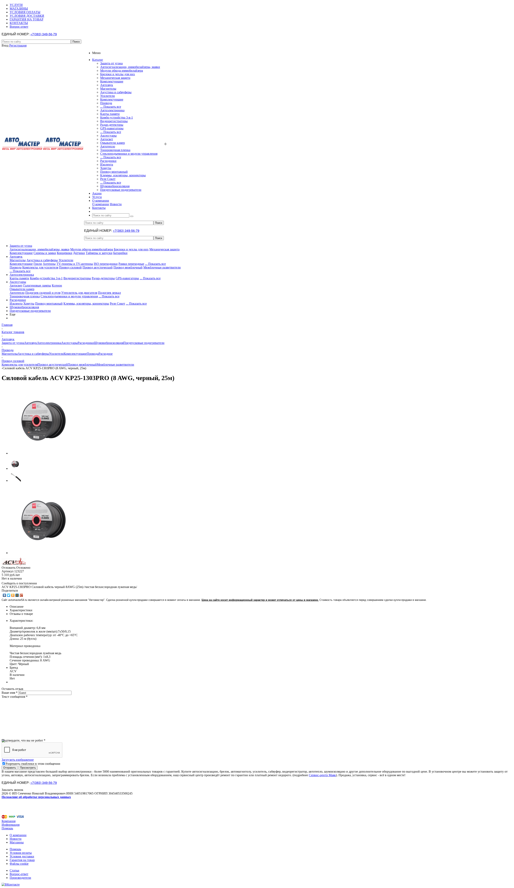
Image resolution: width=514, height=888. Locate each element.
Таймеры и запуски (99, 253)
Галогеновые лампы (37, 285)
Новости (116, 204)
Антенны (49, 263)
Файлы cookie (19, 863)
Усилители (107, 96)
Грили (38, 263)
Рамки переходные (131, 263)
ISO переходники (106, 263)
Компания (8, 821)
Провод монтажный (114, 171)
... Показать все (110, 106)
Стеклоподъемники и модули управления (128, 153)
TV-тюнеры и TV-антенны (74, 263)
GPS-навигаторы (111, 128)
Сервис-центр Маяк (322, 775)
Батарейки (120, 253)
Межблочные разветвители (162, 267)
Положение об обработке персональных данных (36, 797)
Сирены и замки (45, 253)
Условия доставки (22, 856)
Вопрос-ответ (19, 874)
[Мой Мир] (17, 595)
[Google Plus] (21, 595)
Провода (106, 103)
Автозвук (106, 85)
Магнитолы (108, 88)
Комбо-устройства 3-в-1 (116, 117)
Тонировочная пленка (115, 150)
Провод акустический (98, 267)
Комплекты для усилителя (40, 267)
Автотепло (107, 146)
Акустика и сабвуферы (116, 92)
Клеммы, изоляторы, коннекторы (123, 175)
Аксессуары (108, 135)
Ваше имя (9, 692)
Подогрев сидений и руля (42, 292)
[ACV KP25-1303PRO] (44, 453)
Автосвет (106, 139)
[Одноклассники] (13, 595)
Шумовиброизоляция (115, 186)
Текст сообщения (15, 696)
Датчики (79, 253)
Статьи (14, 870)
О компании (100, 204)
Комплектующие (111, 81)
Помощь (7, 828)
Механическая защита (115, 77)
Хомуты (105, 168)
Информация (10, 824)
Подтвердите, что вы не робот (23, 740)
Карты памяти (110, 114)
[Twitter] (9, 595)
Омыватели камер (112, 142)
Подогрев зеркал (109, 292)
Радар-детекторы (111, 124)
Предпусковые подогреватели (120, 189)
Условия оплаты (21, 852)
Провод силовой (70, 267)
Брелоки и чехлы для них (117, 74)
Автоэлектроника (112, 110)
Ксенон (57, 285)
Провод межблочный (128, 267)
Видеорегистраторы (114, 121)
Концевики (64, 253)
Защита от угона (111, 63)
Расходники (108, 161)
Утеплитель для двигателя (79, 292)
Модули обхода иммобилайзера (121, 70)
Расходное (106, 353)
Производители (20, 877)
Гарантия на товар (22, 860)
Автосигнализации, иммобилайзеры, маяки (130, 67)
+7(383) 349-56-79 (43, 34)
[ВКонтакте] (4, 595)
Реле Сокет (107, 179)
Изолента (106, 164)
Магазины (17, 842)
